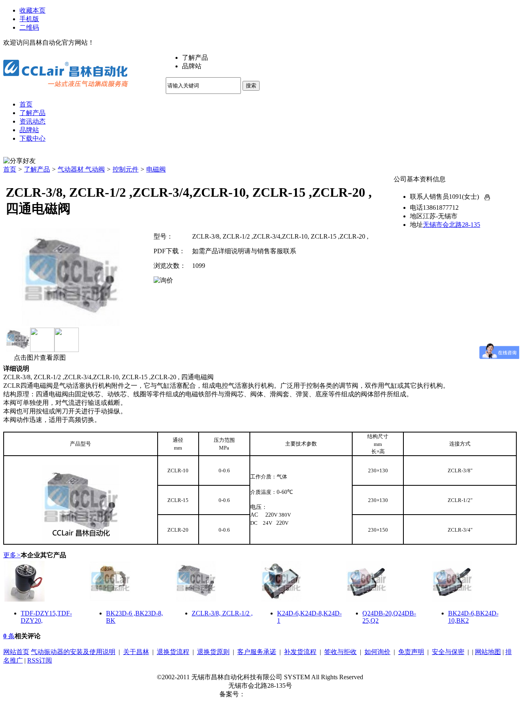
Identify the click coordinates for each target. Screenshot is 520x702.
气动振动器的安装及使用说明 (73, 651)
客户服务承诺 (256, 651)
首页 (9, 169)
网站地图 (488, 651)
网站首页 (16, 651)
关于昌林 (136, 651)
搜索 (251, 86)
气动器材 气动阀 (81, 169)
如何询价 (377, 651)
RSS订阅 (39, 660)
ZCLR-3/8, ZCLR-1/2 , (222, 613)
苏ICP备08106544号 (273, 694)
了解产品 (37, 169)
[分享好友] (19, 161)
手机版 (29, 18)
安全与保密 (448, 651)
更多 (12, 555)
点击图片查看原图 (39, 357)
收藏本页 (33, 10)
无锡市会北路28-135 (451, 224)
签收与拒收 (340, 651)
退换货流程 (173, 651)
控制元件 (126, 169)
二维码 (29, 27)
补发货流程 (300, 651)
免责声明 (411, 651)
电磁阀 (156, 169)
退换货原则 (213, 651)
